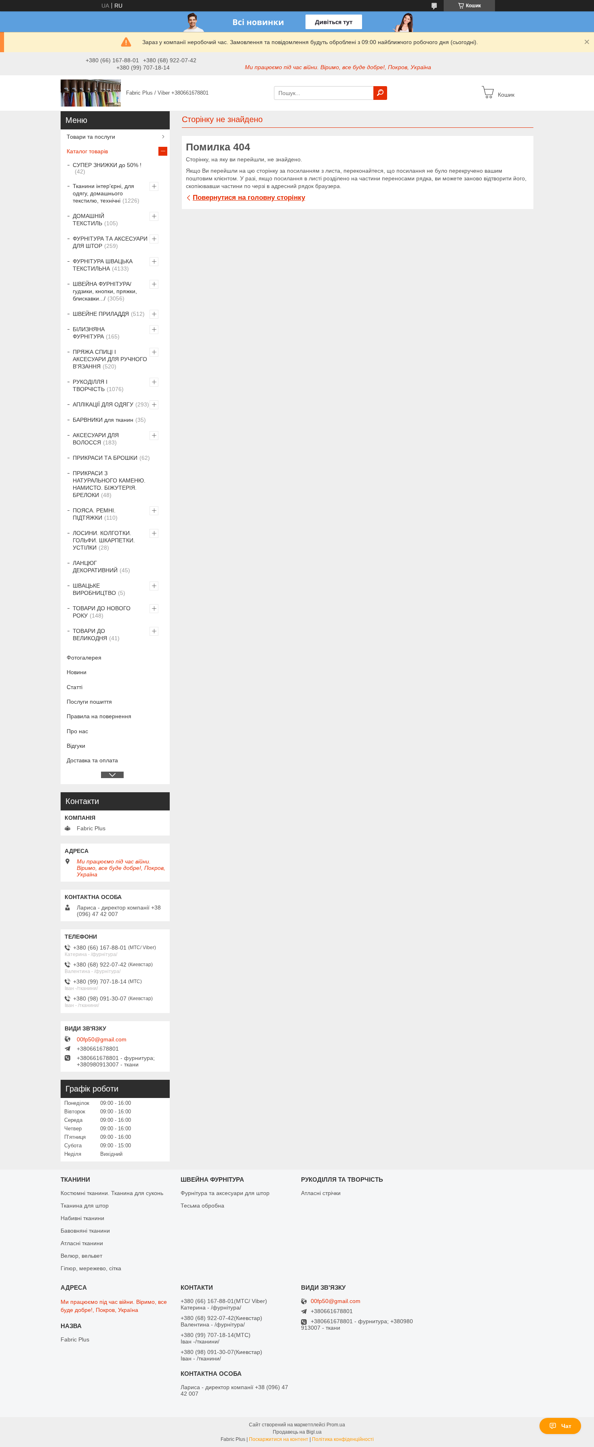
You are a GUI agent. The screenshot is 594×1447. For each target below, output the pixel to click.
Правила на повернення (99, 716)
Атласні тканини (82, 1243)
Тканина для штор (85, 1205)
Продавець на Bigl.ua (297, 1432)
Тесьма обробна (202, 1205)
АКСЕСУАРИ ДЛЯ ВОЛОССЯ (96, 439)
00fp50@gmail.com (101, 1039)
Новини (76, 672)
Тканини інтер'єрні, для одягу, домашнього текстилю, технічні (103, 193)
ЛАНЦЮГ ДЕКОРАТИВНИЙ (95, 566)
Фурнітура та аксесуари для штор (225, 1193)
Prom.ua (335, 1425)
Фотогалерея (84, 657)
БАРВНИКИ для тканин (103, 420)
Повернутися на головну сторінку (249, 197)
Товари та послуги (91, 136)
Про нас (77, 731)
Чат (566, 1426)
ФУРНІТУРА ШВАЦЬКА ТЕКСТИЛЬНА (103, 265)
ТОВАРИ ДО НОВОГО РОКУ (102, 612)
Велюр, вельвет (81, 1255)
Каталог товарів (87, 151)
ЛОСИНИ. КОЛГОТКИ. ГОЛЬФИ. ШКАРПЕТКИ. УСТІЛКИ (104, 540)
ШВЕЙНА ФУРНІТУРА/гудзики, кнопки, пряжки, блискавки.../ (105, 291)
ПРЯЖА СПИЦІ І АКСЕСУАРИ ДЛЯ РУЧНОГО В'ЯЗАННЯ (110, 359)
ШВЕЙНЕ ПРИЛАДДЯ (101, 314)
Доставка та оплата (92, 760)
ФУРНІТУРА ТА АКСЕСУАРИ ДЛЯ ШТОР (110, 242)
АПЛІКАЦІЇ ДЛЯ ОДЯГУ (103, 404)
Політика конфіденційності (343, 1439)
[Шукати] (380, 93)
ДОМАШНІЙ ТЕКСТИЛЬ (88, 219)
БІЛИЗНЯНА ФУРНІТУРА (89, 333)
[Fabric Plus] (91, 92)
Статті (74, 687)
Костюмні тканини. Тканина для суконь (112, 1193)
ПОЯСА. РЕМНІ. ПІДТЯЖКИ (94, 514)
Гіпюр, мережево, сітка (91, 1268)
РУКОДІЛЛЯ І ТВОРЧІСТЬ (90, 385)
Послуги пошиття (89, 701)
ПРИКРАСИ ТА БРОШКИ (105, 458)
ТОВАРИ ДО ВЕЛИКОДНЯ (90, 634)
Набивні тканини (82, 1218)
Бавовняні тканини (85, 1230)
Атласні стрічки (321, 1193)
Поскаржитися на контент (278, 1439)
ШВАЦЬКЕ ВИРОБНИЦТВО (94, 589)
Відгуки (76, 746)
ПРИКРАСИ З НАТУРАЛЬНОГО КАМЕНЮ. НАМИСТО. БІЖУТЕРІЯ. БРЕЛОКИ (109, 484)
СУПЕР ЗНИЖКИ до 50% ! (107, 165)
